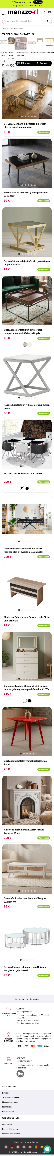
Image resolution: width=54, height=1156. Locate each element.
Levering (5, 1093)
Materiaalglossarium (10, 1102)
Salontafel (31, 52)
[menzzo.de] (12, 1146)
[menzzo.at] (30, 1146)
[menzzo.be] (36, 1146)
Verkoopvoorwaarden (11, 1134)
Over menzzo (7, 1124)
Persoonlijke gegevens (11, 1129)
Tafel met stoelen (11, 55)
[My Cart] (49, 12)
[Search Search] (48, 21)
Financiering (7, 1107)
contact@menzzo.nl (24, 1061)
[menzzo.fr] (6, 1146)
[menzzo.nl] (24, 1146)
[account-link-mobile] (44, 13)
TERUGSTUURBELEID (11, 1098)
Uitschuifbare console (21, 54)
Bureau (39, 52)
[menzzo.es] (42, 1146)
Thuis (4, 28)
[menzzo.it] (18, 1146)
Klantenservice (8, 1112)
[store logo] (24, 11)
